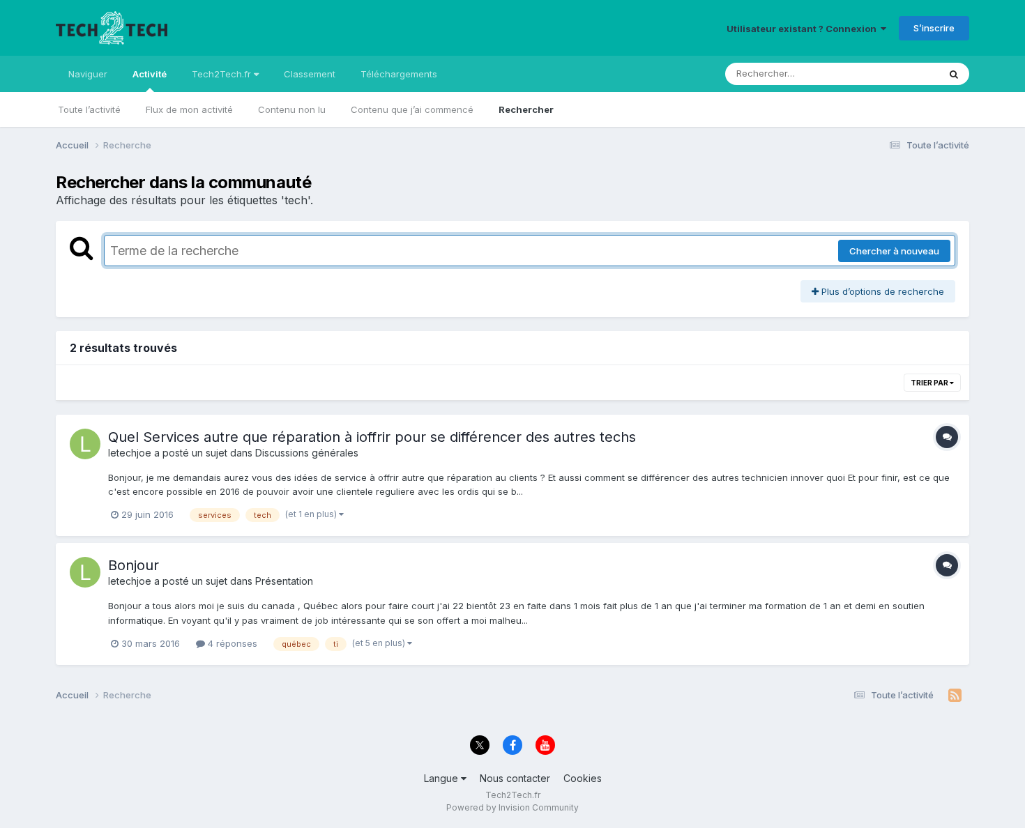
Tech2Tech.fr (223, 73)
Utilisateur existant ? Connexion (804, 28)
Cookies (582, 778)
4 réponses (231, 643)
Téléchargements (398, 73)
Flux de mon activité (189, 109)
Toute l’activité (89, 109)
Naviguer (87, 73)
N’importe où (893, 73)
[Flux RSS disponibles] (955, 695)
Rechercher (526, 109)
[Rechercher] (954, 74)
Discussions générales (306, 453)
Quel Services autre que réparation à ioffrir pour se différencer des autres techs (372, 437)
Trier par (930, 382)
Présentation (284, 581)
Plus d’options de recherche (881, 291)
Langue (442, 778)
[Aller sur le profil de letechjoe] (85, 444)
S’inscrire (934, 27)
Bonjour (133, 565)
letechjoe (129, 453)
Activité (149, 73)
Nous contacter (515, 778)
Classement (309, 73)
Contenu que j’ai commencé (412, 109)
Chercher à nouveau (894, 250)
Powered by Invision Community (512, 807)
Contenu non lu (292, 109)
